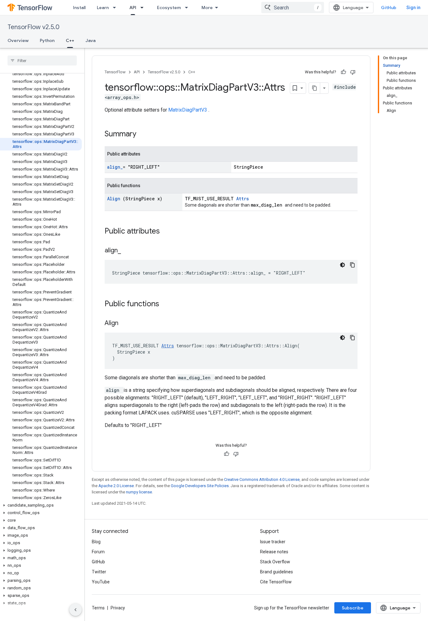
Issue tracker (272, 541)
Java (91, 40)
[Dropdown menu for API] (143, 7)
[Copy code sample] (352, 265)
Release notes (274, 551)
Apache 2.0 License (116, 485)
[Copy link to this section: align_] (127, 251)
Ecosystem (169, 7)
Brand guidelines (276, 571)
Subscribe (352, 608)
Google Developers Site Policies (200, 485)
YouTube (101, 581)
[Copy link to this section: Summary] (144, 134)
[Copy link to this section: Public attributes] (168, 231)
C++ (70, 40)
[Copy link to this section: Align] (126, 323)
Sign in (413, 7)
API (132, 7)
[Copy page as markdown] (314, 88)
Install (79, 7)
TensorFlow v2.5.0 (34, 27)
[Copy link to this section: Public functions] (167, 304)
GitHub (388, 7)
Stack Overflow (275, 561)
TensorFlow (115, 72)
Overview (18, 40)
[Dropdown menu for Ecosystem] (188, 7)
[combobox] (292, 7)
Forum (98, 551)
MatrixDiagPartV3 (188, 110)
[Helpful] (343, 72)
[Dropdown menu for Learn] (116, 7)
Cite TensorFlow (276, 581)
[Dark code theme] (342, 265)
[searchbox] (42, 60)
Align (115, 199)
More (207, 7)
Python (47, 40)
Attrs (242, 199)
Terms (98, 607)
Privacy (118, 607)
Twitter (99, 571)
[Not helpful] (353, 72)
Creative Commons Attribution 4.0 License (262, 479)
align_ (115, 167)
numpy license (139, 492)
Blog (96, 541)
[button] (41, 505)
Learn (103, 7)
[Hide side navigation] (75, 609)
